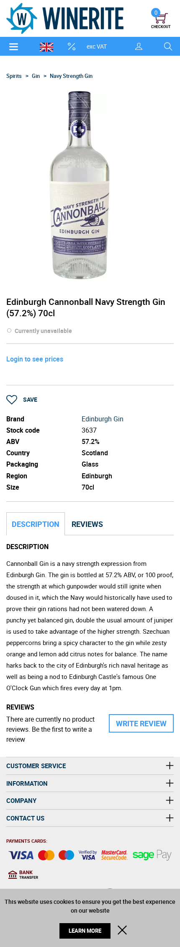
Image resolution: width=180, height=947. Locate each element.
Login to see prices (34, 359)
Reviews (87, 524)
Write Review (141, 723)
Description (35, 524)
